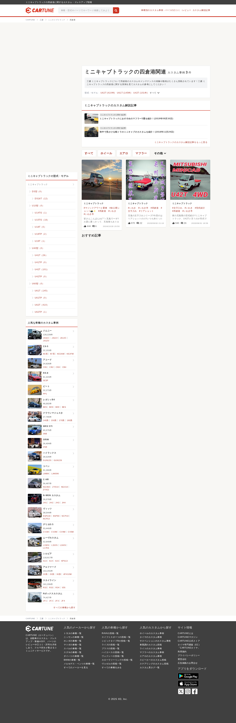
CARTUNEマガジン (188, 637)
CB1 (45, 367)
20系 (52, 574)
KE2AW (60, 354)
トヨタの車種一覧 (72, 633)
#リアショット (146, 211)
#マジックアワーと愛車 (95, 208)
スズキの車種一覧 (72, 652)
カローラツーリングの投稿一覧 (117, 660)
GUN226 (58, 460)
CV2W (54, 532)
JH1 (45, 503)
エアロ (124, 153)
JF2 (51, 601)
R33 (51, 587)
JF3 (57, 601)
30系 (58, 574)
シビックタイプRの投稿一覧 (116, 641)
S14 (51, 561)
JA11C (46, 338)
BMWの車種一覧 (72, 660)
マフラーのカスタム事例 (152, 652)
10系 (45, 574)
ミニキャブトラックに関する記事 (113, 115)
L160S (63, 545)
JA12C (63, 338)
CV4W (62, 532)
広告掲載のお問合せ (188, 663)
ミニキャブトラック (94, 203)
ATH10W (67, 574)
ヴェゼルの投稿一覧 (112, 664)
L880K (46, 474)
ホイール (106, 153)
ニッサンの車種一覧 (74, 637)
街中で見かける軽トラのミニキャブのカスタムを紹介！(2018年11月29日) (137, 132)
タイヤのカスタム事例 (151, 637)
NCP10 (65, 516)
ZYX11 (46, 490)
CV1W (46, 532)
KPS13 (64, 561)
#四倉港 (102, 211)
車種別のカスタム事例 (152, 10)
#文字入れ (177, 208)
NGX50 (46, 487)
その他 (160, 153)
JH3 (57, 503)
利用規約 (182, 651)
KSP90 (56, 516)
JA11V (55, 338)
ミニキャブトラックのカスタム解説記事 (110, 105)
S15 (57, 561)
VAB (45, 434)
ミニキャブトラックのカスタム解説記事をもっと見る (180, 142)
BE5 (45, 407)
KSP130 (47, 516)
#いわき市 (89, 214)
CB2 (51, 367)
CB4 (64, 367)
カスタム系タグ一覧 (150, 667)
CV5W (71, 532)
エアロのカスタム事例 (151, 656)
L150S (46, 545)
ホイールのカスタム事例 (152, 633)
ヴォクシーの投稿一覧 (113, 656)
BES (64, 407)
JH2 (51, 503)
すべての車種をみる (112, 667)
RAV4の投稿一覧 (110, 633)
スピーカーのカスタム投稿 (153, 660)
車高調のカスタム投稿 (151, 644)
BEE (57, 407)
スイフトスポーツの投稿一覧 (116, 637)
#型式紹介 (200, 208)
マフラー (141, 153)
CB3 (58, 367)
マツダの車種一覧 (72, 644)
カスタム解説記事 (201, 10)
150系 (53, 420)
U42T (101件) (140, 93)
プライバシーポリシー (189, 655)
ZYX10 (55, 487)
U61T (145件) (124, 93)
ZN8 (45, 447)
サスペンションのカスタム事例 (155, 641)
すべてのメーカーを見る (76, 667)
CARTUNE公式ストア (189, 641)
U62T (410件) (108, 93)
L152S (54, 545)
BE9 (51, 407)
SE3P (45, 380)
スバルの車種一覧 (72, 648)
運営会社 (182, 659)
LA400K (55, 474)
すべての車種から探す (64, 607)
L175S (46, 548)
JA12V (46, 341)
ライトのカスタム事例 (151, 648)
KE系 (45, 354)
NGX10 (64, 487)
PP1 (45, 394)
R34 (57, 587)
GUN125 (47, 460)
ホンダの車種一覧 (72, 641)
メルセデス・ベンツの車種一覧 (79, 664)
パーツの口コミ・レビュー (178, 10)
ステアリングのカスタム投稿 (154, 664)
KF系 (52, 354)
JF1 (45, 601)
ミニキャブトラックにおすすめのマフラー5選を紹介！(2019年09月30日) (136, 118)
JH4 (64, 503)
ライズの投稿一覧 (110, 644)
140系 (46, 420)
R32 (45, 587)
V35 (63, 587)
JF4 (63, 601)
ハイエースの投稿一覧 (113, 652)
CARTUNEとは (185, 633)
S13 (45, 561)
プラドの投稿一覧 (110, 648)
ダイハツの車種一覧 (74, 656)
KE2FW (70, 354)
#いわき (112, 211)
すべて (155, 93)
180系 (69, 420)
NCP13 (46, 519)
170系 (61, 420)
